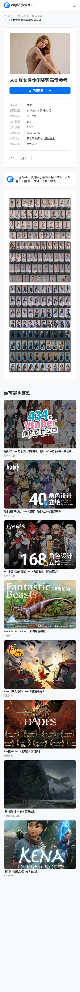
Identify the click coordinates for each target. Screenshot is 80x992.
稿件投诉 (49, 138)
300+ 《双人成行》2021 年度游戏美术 (24, 691)
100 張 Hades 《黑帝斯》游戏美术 (22, 751)
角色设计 (37, 16)
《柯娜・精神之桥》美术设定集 (21, 871)
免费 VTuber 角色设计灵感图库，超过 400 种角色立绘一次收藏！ (39, 451)
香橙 (29, 105)
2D (13, 158)
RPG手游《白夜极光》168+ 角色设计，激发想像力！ (32, 571)
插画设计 (23, 16)
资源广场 (9, 16)
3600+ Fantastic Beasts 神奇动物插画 (24, 631)
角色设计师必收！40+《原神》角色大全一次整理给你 (32, 511)
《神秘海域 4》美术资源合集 (19, 811)
